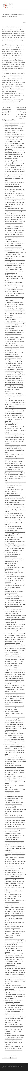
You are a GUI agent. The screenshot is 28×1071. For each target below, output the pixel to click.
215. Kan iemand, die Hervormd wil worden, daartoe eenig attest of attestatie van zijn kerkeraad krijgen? (15, 955)
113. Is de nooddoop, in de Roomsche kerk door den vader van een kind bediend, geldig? (14, 298)
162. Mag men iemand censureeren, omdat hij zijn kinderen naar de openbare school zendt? (14, 611)
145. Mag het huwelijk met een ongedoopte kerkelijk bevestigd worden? (13, 522)
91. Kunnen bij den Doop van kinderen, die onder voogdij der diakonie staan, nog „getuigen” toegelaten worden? (15, 162)
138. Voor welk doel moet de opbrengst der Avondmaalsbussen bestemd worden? (15, 478)
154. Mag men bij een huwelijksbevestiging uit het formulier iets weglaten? (14, 567)
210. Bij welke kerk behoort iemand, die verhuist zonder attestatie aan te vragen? (15, 918)
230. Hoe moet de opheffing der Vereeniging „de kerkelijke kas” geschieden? (13, 1031)
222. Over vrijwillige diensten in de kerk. (15, 994)
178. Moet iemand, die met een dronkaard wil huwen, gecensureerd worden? (14, 713)
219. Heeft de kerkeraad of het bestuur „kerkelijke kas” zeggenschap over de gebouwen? (15, 981)
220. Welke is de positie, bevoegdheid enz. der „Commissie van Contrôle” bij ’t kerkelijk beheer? (15, 987)
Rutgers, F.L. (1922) (8, 120)
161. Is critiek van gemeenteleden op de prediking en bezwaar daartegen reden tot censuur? (15, 606)
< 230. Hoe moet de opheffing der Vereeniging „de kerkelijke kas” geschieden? (6, 110)
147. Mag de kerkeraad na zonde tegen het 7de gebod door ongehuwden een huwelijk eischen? (15, 533)
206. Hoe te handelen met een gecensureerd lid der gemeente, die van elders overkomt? (14, 896)
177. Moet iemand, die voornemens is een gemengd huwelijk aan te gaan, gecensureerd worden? (14, 707)
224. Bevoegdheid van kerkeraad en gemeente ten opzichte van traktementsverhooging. (14, 1002)
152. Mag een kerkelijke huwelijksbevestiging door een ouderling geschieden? (13, 554)
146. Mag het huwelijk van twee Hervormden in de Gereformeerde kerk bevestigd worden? (14, 528)
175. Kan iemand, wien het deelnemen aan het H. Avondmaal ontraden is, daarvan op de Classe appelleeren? (15, 694)
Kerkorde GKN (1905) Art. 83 (9, 1058)
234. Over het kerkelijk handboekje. (14, 1050)
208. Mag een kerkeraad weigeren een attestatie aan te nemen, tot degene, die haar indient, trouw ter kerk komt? (15, 909)
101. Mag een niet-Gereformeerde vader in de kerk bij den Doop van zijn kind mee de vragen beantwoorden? (14, 228)
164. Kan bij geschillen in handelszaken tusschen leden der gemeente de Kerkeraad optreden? (15, 620)
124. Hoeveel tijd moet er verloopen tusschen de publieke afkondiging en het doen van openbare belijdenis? (14, 382)
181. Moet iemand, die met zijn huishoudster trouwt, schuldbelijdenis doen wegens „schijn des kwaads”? (14, 733)
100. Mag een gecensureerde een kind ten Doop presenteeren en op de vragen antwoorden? (15, 223)
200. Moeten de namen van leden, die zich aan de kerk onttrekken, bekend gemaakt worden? (15, 857)
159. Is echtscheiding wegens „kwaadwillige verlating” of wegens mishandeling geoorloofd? (14, 596)
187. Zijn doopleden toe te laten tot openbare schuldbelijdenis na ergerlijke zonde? (15, 781)
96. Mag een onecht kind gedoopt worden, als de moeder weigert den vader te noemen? (14, 195)
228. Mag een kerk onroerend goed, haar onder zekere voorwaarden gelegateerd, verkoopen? (14, 1020)
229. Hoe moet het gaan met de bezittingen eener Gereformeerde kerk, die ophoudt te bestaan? (14, 1026)
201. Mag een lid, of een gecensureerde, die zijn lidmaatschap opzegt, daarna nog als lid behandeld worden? (15, 863)
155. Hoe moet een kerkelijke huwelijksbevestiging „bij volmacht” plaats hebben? (14, 572)
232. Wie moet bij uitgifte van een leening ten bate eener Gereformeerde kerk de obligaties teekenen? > (21, 112)
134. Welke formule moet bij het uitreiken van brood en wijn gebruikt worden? (14, 450)
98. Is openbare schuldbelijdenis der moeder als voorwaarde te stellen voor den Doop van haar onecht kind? (15, 210)
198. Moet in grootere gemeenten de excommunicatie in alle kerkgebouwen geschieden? (15, 848)
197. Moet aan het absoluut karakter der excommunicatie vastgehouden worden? (14, 842)
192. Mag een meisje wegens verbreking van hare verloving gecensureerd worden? (15, 811)
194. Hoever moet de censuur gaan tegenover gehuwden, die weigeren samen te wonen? (14, 817)
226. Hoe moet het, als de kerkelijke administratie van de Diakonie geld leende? (14, 1011)
